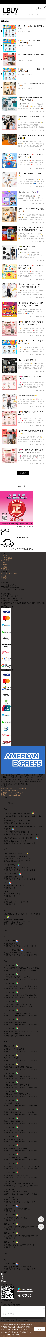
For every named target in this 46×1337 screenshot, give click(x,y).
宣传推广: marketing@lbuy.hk (12, 793)
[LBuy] (11, 11)
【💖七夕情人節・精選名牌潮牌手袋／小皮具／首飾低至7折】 (30, 323)
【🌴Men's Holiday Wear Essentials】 (28, 247)
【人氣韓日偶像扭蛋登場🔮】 (29, 192)
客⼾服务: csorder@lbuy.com (12, 790)
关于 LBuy (5, 555)
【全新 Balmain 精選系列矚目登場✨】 (31, 117)
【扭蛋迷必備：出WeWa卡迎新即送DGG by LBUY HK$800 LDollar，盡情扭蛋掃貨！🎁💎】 (30, 304)
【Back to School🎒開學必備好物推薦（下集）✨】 (30, 155)
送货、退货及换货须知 (9, 573)
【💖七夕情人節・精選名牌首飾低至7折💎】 (30, 377)
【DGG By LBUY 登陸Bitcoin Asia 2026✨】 (31, 136)
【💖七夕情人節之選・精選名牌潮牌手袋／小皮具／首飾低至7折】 (30, 450)
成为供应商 (5, 560)
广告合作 (4, 562)
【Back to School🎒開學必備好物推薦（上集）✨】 (30, 266)
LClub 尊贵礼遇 (6, 558)
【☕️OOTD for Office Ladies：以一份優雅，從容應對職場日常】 (30, 285)
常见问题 (4, 578)
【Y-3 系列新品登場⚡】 (27, 360)
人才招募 (4, 564)
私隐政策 (4, 567)
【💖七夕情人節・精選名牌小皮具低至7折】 (30, 413)
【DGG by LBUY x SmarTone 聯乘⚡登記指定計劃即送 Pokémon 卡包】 (30, 228)
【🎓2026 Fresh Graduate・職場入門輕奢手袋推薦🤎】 (31, 98)
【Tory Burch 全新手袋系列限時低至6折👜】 (31, 210)
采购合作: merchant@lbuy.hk (12, 795)
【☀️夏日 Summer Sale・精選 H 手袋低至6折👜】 (30, 342)
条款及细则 (5, 569)
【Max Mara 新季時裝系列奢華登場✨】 (30, 432)
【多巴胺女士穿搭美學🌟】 (28, 395)
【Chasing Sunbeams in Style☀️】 (29, 174)
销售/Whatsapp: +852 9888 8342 (13, 788)
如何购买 (4, 576)
